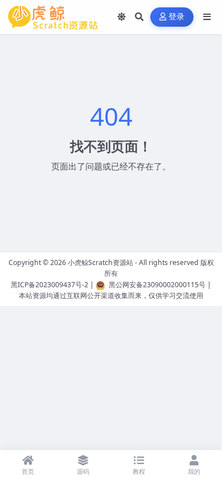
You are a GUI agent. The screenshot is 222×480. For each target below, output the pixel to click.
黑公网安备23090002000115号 (157, 284)
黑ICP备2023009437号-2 (49, 284)
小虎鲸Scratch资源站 (100, 262)
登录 (176, 17)
